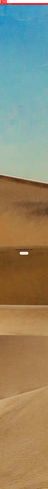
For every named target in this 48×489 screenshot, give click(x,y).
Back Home (24, 253)
